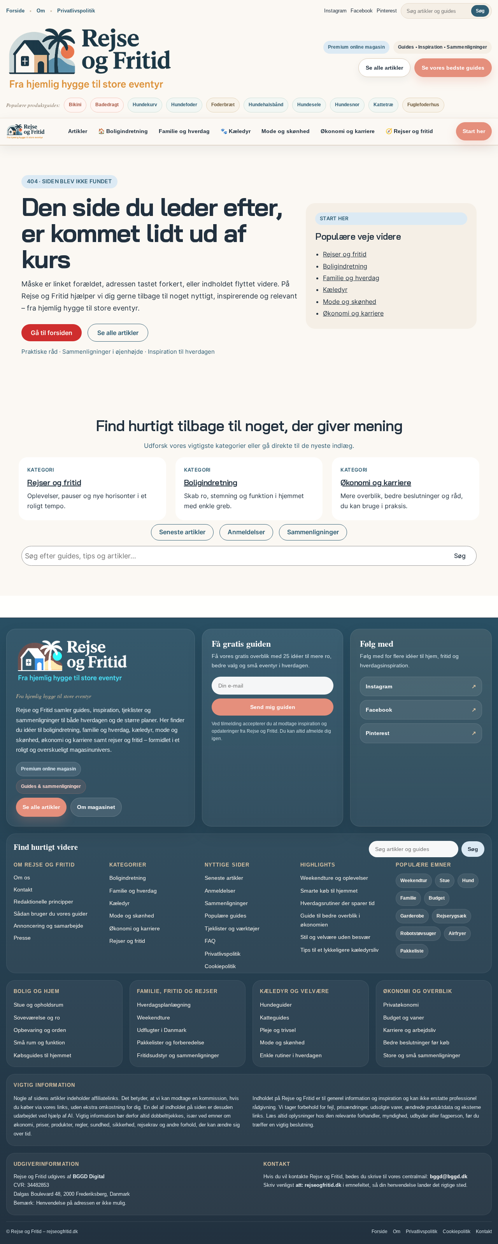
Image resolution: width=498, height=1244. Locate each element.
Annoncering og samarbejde (48, 926)
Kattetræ (383, 104)
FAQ (210, 941)
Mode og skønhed (285, 131)
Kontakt (23, 889)
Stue (445, 880)
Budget (437, 898)
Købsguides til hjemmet (42, 1055)
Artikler (77, 131)
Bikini (75, 104)
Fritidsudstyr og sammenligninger (178, 1055)
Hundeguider (276, 1005)
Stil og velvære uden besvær (335, 937)
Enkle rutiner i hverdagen (291, 1055)
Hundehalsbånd (266, 104)
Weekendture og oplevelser (334, 878)
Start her (474, 131)
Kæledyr (335, 289)
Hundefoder (184, 104)
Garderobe (412, 916)
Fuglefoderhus (423, 104)
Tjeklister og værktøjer (232, 928)
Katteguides (274, 1017)
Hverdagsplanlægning (164, 1005)
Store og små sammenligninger (421, 1055)
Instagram (335, 11)
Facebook (362, 11)
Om (41, 11)
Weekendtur (413, 880)
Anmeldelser (246, 532)
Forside (15, 11)
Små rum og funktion (39, 1042)
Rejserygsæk (451, 916)
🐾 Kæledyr (236, 131)
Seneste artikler (182, 532)
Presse (22, 938)
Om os (22, 877)
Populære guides (225, 915)
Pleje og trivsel (278, 1030)
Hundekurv (145, 104)
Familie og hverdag (184, 131)
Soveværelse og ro (37, 1017)
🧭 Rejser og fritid (409, 131)
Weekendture (153, 1017)
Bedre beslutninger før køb (416, 1042)
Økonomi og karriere (348, 131)
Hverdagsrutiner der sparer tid (337, 903)
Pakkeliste (412, 951)
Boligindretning (345, 266)
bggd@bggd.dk (448, 1176)
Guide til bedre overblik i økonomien (330, 919)
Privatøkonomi (401, 1005)
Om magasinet (96, 807)
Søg (480, 11)
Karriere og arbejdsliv (409, 1030)
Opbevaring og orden (40, 1030)
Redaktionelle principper (43, 901)
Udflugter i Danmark (161, 1030)
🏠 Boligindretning (123, 131)
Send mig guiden (272, 707)
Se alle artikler (384, 68)
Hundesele (309, 104)
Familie (408, 898)
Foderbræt (223, 104)
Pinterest (387, 11)
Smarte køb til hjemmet (329, 891)
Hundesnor (347, 104)
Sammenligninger (313, 532)
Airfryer (457, 933)
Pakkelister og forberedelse (170, 1042)
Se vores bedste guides (453, 68)
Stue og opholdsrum (38, 1005)
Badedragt (107, 104)
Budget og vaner (403, 1017)
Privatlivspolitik (76, 11)
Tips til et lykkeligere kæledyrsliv (339, 950)
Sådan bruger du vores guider (51, 914)
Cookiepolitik (220, 966)
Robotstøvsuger (418, 933)
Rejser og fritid (344, 254)
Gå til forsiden (51, 333)
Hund (468, 880)
